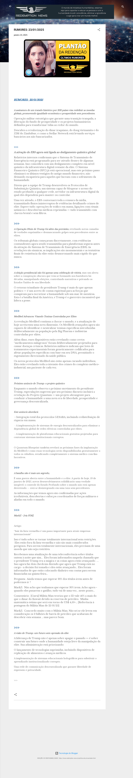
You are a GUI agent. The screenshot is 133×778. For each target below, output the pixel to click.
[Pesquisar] (122, 7)
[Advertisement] (120, 63)
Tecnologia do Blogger (68, 753)
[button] (98, 30)
